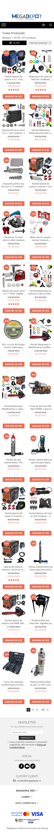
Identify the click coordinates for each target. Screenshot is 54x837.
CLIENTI (25, 796)
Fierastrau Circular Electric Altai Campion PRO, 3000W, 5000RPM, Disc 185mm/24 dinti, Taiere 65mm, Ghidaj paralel (13, 238)
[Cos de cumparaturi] (43, 25)
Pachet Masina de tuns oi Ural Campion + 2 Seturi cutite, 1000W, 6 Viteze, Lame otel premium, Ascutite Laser (40, 514)
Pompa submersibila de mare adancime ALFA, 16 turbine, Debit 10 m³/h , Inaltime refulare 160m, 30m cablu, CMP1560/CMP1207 (40, 568)
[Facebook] (21, 766)
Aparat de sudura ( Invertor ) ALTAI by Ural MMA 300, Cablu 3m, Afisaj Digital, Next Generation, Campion (13, 568)
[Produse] (4, 25)
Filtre (15, 42)
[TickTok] (32, 766)
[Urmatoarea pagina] (48, 710)
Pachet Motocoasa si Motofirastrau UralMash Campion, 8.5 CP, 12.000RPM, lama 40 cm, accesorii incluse (40, 346)
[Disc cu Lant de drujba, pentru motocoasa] (14, 329)
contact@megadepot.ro (28, 780)
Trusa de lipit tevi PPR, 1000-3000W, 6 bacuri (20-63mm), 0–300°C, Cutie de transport (40, 407)
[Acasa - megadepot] (27, 17)
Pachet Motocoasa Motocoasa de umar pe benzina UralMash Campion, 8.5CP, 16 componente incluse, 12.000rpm (40, 131)
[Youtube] (27, 766)
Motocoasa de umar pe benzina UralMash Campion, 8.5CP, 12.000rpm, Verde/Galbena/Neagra (40, 78)
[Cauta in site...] (50, 25)
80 (43, 709)
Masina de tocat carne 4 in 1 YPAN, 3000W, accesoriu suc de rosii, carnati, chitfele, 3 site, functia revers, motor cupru (13, 292)
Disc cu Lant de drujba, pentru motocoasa (13, 346)
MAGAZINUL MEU (26, 790)
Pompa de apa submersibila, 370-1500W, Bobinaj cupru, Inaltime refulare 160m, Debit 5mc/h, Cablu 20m (13, 461)
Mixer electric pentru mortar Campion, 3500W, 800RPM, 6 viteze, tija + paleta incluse (40, 238)
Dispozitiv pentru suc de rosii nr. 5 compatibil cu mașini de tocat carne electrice (14, 185)
